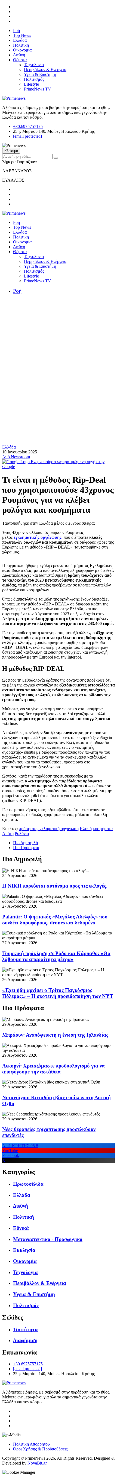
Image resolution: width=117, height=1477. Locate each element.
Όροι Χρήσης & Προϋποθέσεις (40, 1449)
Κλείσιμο (11, 151)
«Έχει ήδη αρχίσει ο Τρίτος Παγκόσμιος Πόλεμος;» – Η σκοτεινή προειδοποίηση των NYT (57, 993)
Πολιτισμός (34, 79)
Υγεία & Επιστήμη (40, 74)
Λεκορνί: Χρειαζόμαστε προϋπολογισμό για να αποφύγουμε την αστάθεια (53, 1069)
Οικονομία (22, 50)
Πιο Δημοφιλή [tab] (25, 842)
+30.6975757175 (28, 126)
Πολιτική (21, 45)
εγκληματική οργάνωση (58, 828)
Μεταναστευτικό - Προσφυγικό (47, 1239)
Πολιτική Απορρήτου (31, 1444)
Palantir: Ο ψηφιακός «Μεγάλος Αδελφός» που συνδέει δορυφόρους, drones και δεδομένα (54, 919)
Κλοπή (86, 828)
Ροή (16, 30)
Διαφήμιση (25, 1340)
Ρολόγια (22, 833)
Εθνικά (21, 1228)
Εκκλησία (24, 1250)
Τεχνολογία (34, 64)
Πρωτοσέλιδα (28, 1184)
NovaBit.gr (37, 1463)
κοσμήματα (103, 828)
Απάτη (8, 833)
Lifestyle (31, 84)
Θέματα (20, 59)
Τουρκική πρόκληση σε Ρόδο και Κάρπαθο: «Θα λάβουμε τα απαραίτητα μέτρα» (56, 956)
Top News (22, 35)
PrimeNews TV (37, 89)
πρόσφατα (27, 828)
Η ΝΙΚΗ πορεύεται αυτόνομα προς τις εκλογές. (54, 886)
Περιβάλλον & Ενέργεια (45, 69)
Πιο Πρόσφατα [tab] (26, 847)
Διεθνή (19, 55)
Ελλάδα (20, 40)
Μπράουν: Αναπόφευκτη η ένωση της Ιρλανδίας (55, 1035)
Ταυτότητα (25, 1329)
